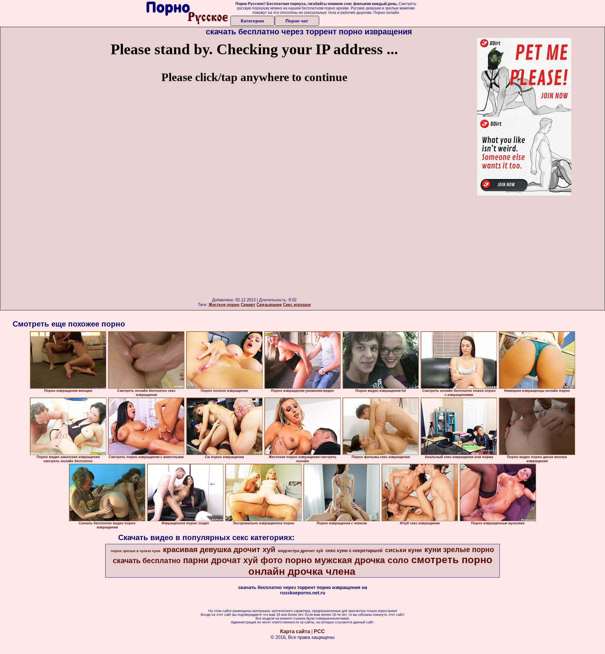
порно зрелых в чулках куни (135, 551)
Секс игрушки (297, 304)
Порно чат (296, 20)
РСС (319, 631)
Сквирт (248, 304)
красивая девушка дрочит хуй (219, 549)
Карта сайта (295, 631)
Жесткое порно (224, 304)
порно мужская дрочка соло (347, 560)
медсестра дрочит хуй (300, 550)
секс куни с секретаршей (354, 550)
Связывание (269, 304)
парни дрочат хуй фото (233, 560)
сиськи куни (403, 550)
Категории (252, 20)
